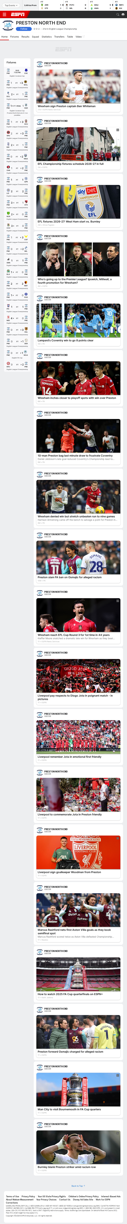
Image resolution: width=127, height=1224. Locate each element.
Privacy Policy (28, 1180)
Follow (24, 29)
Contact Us (64, 1183)
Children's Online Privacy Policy (83, 1180)
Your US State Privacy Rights (52, 1180)
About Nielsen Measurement (20, 1183)
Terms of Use (12, 1180)
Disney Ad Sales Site (83, 1183)
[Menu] (4, 14)
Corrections (12, 1186)
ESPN (18, 14)
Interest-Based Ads (111, 1180)
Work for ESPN (103, 1183)
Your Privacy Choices (46, 1183)
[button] (118, 14)
